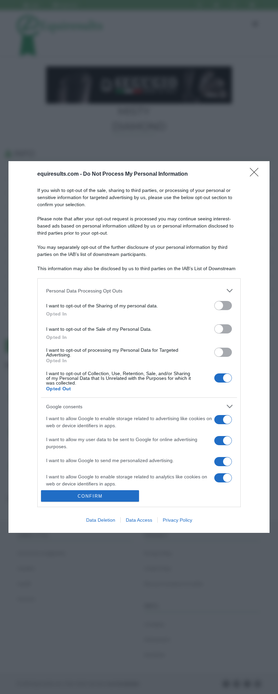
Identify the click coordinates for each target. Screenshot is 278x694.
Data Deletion (100, 520)
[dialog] (139, 347)
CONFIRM (90, 496)
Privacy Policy (177, 520)
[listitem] (139, 290)
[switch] (223, 305)
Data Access (139, 520)
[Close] (256, 174)
